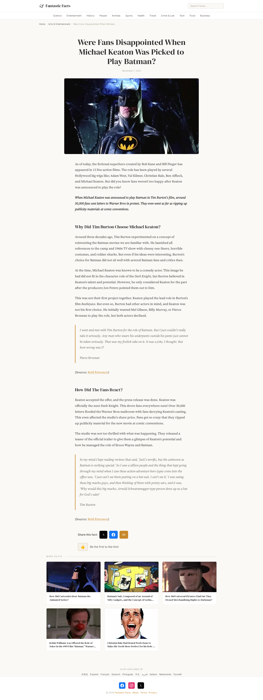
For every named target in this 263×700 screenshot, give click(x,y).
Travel (153, 15)
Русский (178, 674)
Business (205, 15)
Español (94, 674)
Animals (116, 15)
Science (57, 15)
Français (105, 674)
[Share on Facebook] (113, 535)
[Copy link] (124, 535)
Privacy (153, 692)
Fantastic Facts (123, 692)
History (90, 15)
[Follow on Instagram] (131, 685)
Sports (129, 15)
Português (127, 674)
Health (141, 15)
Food (192, 15)
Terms (143, 692)
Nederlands (165, 674)
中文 (137, 674)
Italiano (153, 674)
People (103, 15)
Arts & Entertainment (59, 24)
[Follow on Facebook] (122, 685)
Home (42, 24)
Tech (182, 15)
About (135, 692)
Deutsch (116, 674)
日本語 (84, 674)
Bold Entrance (98, 372)
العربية (145, 674)
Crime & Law (167, 15)
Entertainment (74, 15)
